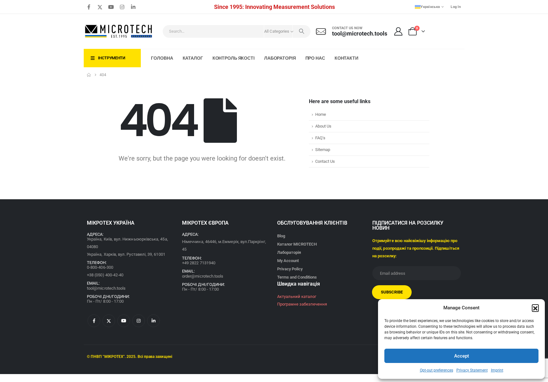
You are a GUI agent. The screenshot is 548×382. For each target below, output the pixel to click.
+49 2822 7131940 (198, 262)
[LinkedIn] (133, 7)
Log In (456, 7)
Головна (162, 58)
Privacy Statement (472, 370)
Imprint (497, 370)
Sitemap (322, 149)
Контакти (346, 58)
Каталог (193, 58)
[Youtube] (111, 7)
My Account (288, 260)
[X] (100, 7)
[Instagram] (122, 7)
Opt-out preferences (436, 370)
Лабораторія (280, 58)
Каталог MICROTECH (297, 244)
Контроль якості (233, 58)
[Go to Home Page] (89, 75)
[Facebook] (89, 7)
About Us (323, 126)
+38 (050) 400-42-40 (105, 275)
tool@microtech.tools (106, 288)
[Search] (301, 31)
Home (320, 114)
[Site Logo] (119, 31)
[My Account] (398, 31)
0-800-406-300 (100, 267)
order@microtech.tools (202, 276)
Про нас (315, 58)
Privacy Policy (290, 269)
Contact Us (325, 161)
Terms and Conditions (297, 277)
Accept (461, 356)
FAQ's (320, 137)
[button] (535, 308)
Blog (281, 236)
